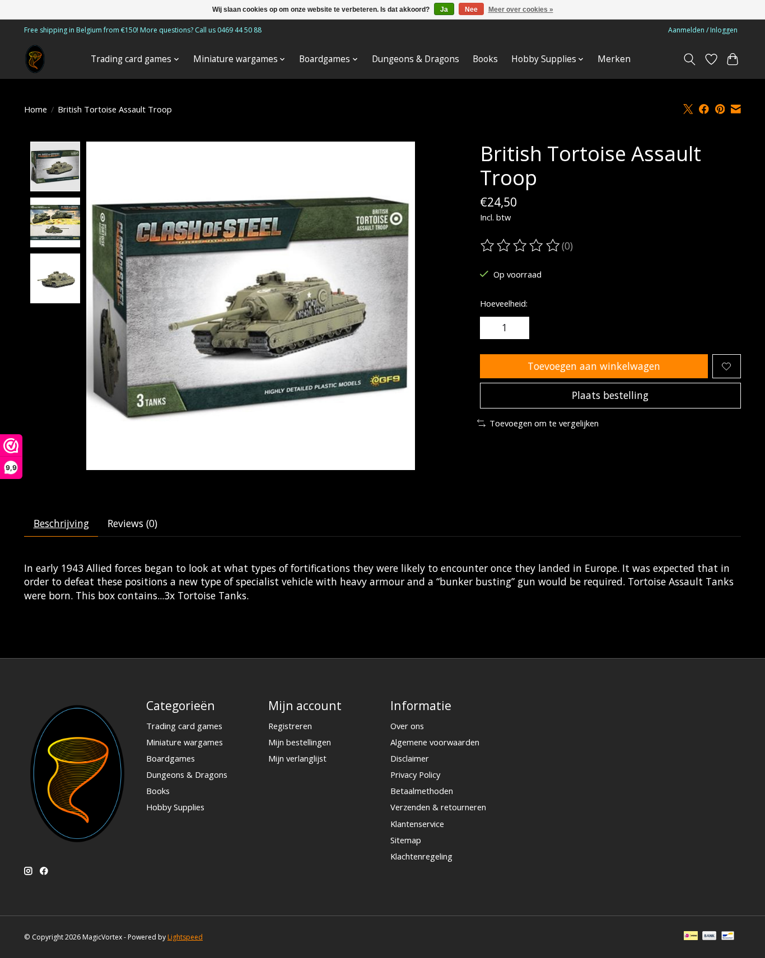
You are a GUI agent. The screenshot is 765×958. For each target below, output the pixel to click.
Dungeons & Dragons (415, 59)
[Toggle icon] (690, 59)
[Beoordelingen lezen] (521, 245)
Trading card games (184, 725)
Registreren (290, 725)
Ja (444, 9)
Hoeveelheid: (504, 303)
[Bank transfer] (709, 936)
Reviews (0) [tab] (132, 523)
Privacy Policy (415, 774)
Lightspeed (185, 937)
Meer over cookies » (520, 9)
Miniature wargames (184, 742)
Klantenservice (417, 823)
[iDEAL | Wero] (691, 936)
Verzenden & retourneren (438, 807)
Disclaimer (409, 758)
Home (35, 109)
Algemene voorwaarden (434, 742)
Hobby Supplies (175, 807)
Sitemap (405, 840)
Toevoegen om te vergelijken (544, 423)
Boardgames (170, 758)
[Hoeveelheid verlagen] (492, 328)
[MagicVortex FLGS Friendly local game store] (35, 59)
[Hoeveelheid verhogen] (517, 328)
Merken (614, 59)
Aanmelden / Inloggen (703, 30)
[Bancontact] (728, 936)
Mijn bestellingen (299, 742)
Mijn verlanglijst (297, 758)
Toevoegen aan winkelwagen (594, 366)
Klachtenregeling (421, 856)
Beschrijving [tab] (61, 523)
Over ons (407, 725)
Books (485, 59)
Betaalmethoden (421, 790)
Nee (471, 9)
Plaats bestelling (610, 395)
